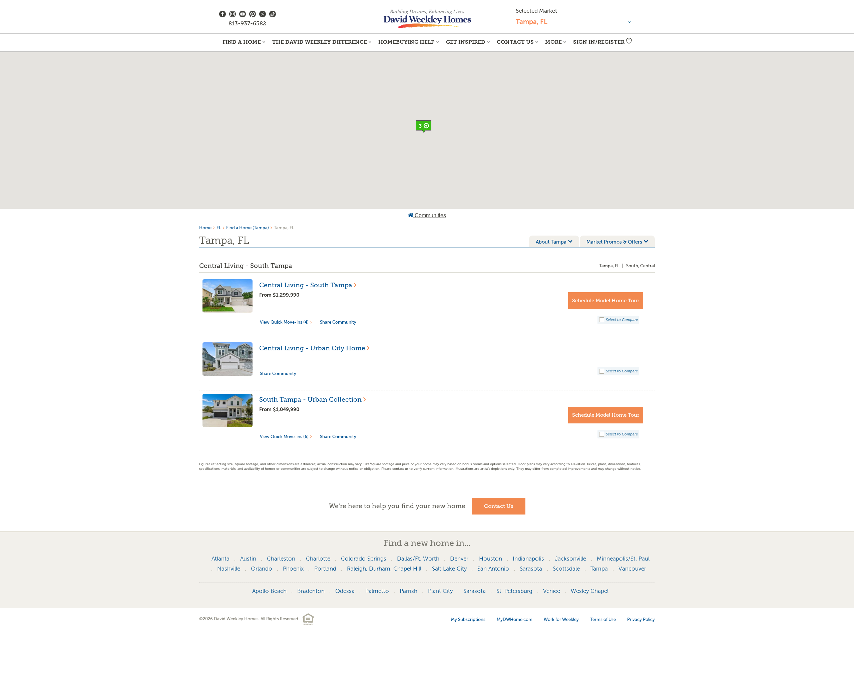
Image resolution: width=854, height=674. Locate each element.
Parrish (408, 591)
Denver (459, 559)
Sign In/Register (598, 42)
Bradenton (311, 591)
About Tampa (551, 242)
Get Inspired (465, 42)
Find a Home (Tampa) (247, 227)
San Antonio (493, 569)
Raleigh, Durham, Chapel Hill (384, 569)
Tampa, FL (609, 265)
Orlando (261, 569)
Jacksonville (570, 559)
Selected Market (536, 11)
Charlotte (318, 559)
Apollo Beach (269, 591)
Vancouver (632, 569)
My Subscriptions (468, 619)
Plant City (440, 591)
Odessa (345, 591)
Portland (325, 569)
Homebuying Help (406, 42)
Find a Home (242, 42)
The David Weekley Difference (319, 42)
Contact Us (515, 42)
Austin (248, 559)
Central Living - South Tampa (245, 266)
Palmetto (377, 591)
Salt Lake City (449, 569)
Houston (490, 559)
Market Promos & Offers (614, 242)
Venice (551, 591)
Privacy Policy (641, 619)
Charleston (281, 559)
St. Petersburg (514, 591)
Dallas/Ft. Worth (418, 559)
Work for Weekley (561, 619)
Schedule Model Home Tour (605, 301)
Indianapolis (528, 559)
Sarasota (531, 569)
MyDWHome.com (514, 619)
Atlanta (220, 559)
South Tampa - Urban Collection (310, 399)
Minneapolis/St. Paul (623, 559)
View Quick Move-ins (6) (284, 436)
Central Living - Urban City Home (312, 348)
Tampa (599, 569)
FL (219, 227)
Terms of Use (603, 619)
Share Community (338, 322)
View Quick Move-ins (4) (284, 322)
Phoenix (293, 569)
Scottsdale (566, 569)
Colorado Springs (363, 559)
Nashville (228, 569)
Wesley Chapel (589, 591)
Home (205, 227)
